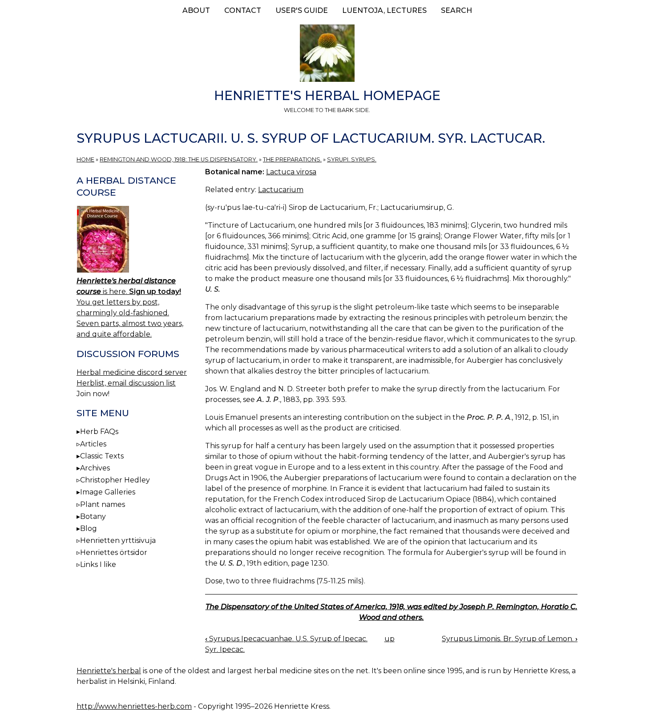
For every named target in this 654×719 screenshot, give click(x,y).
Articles (93, 444)
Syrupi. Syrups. (351, 159)
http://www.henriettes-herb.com (134, 706)
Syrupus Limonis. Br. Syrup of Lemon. (509, 639)
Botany (93, 516)
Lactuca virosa (291, 172)
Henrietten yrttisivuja (118, 540)
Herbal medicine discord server (132, 372)
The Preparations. (292, 159)
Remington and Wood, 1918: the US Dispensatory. (179, 159)
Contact (242, 10)
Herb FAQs (99, 431)
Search (456, 10)
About (196, 10)
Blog (88, 528)
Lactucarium (280, 189)
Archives (95, 468)
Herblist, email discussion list (126, 383)
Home (85, 159)
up (389, 639)
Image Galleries (107, 492)
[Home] (327, 54)
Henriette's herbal (109, 671)
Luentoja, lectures (384, 10)
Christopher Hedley (115, 480)
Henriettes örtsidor (113, 552)
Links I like (98, 564)
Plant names (102, 504)
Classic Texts (102, 456)
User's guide (301, 10)
